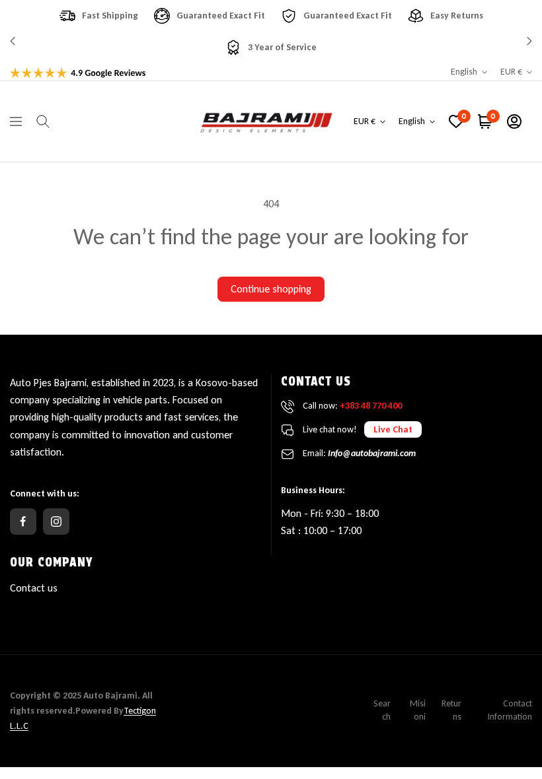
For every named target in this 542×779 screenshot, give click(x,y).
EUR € (511, 71)
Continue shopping (271, 289)
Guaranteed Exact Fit (220, 15)
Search (382, 710)
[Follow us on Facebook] (23, 521)
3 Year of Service (282, 47)
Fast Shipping (110, 15)
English (464, 71)
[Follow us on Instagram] (56, 521)
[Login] (514, 121)
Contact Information (510, 710)
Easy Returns (456, 15)
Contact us (34, 588)
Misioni (418, 710)
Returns (451, 710)
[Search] (43, 121)
